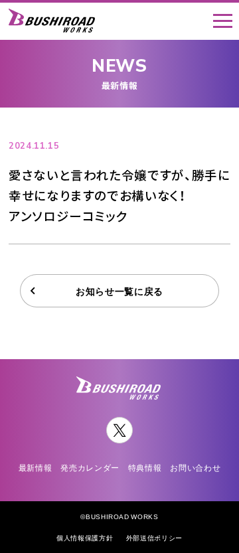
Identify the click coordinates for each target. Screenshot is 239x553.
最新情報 (35, 467)
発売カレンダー (90, 467)
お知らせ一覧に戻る (119, 290)
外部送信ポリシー (154, 537)
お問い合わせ (195, 467)
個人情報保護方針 (84, 537)
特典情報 (145, 467)
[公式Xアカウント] (119, 430)
